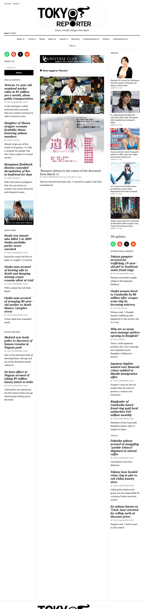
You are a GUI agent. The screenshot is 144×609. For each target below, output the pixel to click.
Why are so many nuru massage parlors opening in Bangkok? (125, 332)
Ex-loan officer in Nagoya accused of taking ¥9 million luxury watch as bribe (18, 377)
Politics (106, 39)
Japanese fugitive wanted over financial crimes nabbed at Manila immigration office (125, 370)
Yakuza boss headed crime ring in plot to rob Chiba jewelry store (124, 477)
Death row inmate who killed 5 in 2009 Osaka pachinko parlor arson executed (18, 242)
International (119, 39)
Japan (51, 39)
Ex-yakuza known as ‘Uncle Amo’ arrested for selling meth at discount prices (124, 511)
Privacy (16, 4)
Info (71, 45)
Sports (62, 39)
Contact (7, 4)
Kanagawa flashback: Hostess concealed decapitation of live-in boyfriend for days (18, 169)
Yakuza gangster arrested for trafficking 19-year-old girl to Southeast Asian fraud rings (124, 263)
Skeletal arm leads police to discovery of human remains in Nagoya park (18, 342)
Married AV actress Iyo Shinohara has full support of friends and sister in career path (125, 83)
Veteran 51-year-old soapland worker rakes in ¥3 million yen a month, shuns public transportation (18, 91)
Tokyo (42, 39)
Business (75, 39)
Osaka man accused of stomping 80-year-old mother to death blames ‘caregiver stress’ (18, 304)
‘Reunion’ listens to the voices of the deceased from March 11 (70, 172)
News (19, 39)
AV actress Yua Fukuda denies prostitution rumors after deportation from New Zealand (124, 189)
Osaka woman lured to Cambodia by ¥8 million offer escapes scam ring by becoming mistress (125, 223)
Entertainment (90, 39)
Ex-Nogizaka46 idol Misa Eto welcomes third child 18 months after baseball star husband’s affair (124, 119)
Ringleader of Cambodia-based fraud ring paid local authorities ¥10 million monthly (124, 408)
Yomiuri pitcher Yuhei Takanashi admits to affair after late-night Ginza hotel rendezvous (125, 154)
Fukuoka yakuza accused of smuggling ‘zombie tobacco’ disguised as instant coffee (125, 447)
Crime (30, 39)
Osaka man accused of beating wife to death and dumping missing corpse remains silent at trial (18, 273)
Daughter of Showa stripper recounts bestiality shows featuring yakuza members (17, 129)
